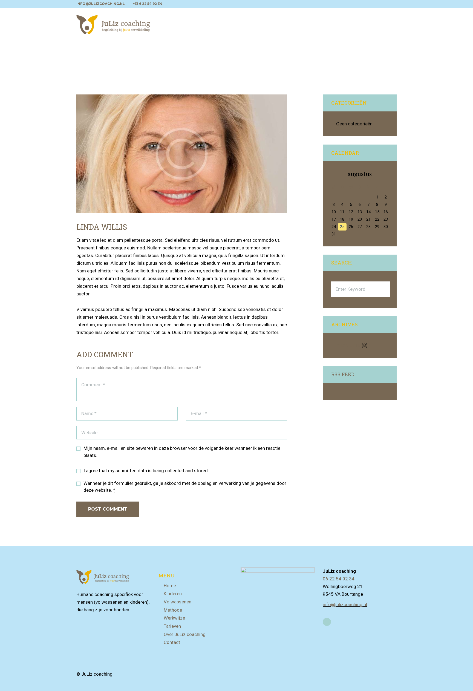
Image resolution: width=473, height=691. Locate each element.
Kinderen (173, 593)
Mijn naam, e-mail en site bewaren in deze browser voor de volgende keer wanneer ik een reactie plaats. (181, 451)
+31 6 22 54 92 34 (147, 4)
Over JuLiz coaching (185, 634)
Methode (173, 610)
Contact (172, 642)
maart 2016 (348, 345)
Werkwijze (174, 618)
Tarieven (172, 626)
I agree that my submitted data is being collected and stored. (146, 470)
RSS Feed (342, 375)
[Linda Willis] (181, 153)
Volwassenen (177, 601)
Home (170, 585)
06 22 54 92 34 (338, 578)
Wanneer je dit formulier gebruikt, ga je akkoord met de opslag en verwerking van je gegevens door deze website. (184, 486)
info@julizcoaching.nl (100, 4)
